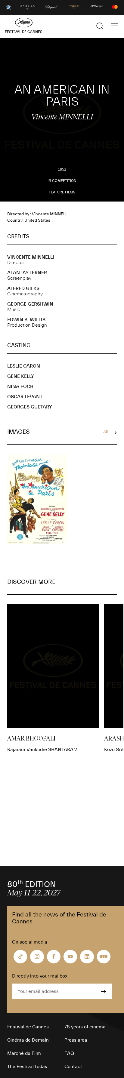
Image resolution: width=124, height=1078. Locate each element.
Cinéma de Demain (28, 1040)
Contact (73, 1066)
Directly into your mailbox (39, 976)
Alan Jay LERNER (27, 273)
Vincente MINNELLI (30, 257)
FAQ (69, 1053)
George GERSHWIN (30, 304)
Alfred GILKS (23, 288)
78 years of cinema (85, 1027)
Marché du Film (24, 1053)
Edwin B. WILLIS (26, 319)
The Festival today (27, 1066)
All (105, 432)
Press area (75, 1040)
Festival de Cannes (28, 1027)
